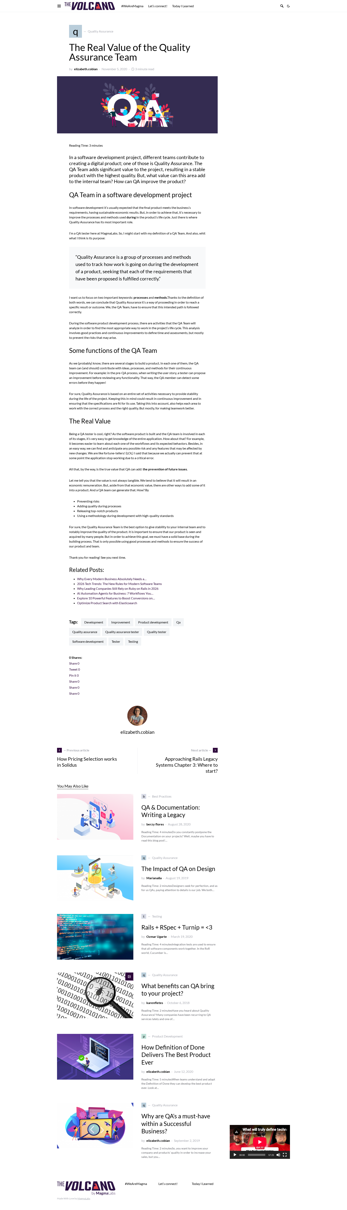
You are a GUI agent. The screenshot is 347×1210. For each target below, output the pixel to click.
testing (133, 641)
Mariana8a (154, 878)
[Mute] (278, 1155)
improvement (120, 622)
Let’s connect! (168, 1184)
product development (153, 622)
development (93, 622)
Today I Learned (202, 1184)
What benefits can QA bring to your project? (177, 989)
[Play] (235, 1155)
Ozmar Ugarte (156, 936)
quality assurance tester (122, 632)
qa (178, 622)
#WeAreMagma (136, 1184)
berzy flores (155, 824)
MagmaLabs (84, 1198)
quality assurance (84, 632)
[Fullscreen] (285, 1155)
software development (88, 641)
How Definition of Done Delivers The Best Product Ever (176, 1055)
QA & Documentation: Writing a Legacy (170, 811)
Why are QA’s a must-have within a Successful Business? (175, 1123)
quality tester (156, 632)
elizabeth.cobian (86, 69)
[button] (288, 6)
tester (116, 641)
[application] (260, 1142)
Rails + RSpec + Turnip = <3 (176, 927)
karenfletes (154, 1003)
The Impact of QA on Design (178, 868)
